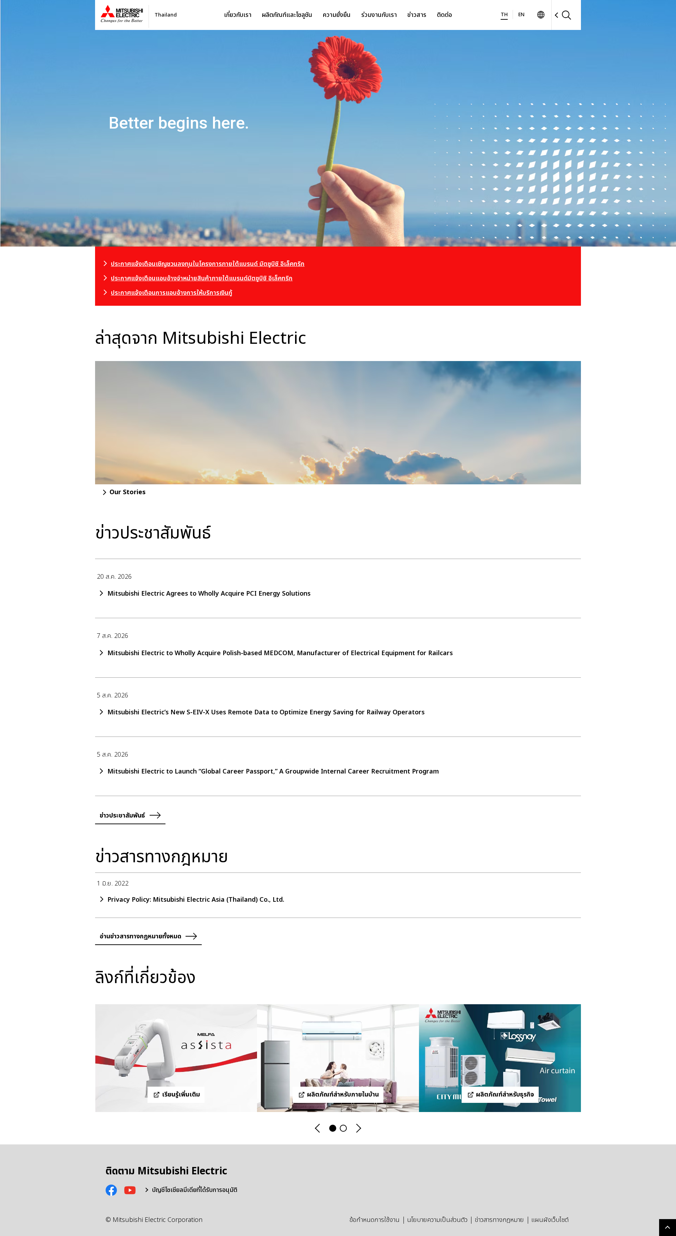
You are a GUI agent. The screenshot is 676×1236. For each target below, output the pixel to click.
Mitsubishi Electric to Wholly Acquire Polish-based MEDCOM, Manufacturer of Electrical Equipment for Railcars (280, 653)
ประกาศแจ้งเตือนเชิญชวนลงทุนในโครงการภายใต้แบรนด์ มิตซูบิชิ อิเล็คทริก (208, 264)
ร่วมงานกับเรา (379, 15)
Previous (317, 1128)
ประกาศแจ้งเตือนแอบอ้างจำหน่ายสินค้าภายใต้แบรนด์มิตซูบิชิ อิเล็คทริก (202, 278)
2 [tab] (343, 1128)
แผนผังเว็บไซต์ (550, 1220)
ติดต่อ (444, 15)
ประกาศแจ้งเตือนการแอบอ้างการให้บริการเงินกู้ (171, 293)
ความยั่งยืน (337, 15)
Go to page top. (667, 1227)
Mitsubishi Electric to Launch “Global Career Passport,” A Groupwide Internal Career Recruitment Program (273, 772)
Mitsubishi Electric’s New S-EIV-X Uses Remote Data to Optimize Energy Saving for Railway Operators (266, 712)
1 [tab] (332, 1128)
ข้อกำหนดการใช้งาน (374, 1220)
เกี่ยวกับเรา (237, 15)
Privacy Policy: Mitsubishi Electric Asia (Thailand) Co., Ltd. (195, 900)
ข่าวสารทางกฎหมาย (499, 1220)
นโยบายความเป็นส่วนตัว (437, 1220)
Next (358, 1128)
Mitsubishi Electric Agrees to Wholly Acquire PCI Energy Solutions (209, 594)
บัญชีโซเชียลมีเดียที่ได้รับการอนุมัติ (194, 1190)
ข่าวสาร (416, 15)
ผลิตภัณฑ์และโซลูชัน (287, 15)
